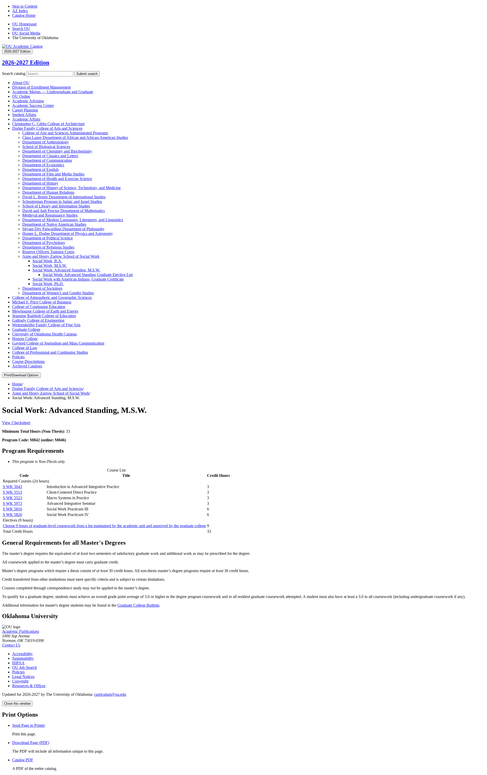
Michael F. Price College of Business (41, 302)
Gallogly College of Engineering (38, 320)
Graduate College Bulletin (138, 605)
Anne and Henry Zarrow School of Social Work (60, 256)
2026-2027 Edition (25, 62)
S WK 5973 (12, 503)
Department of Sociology (42, 288)
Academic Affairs (26, 119)
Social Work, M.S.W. (49, 265)
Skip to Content (24, 6)
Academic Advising (28, 101)
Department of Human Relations (48, 192)
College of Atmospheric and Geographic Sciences (52, 297)
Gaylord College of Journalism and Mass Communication (58, 343)
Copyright (20, 681)
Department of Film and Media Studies (53, 174)
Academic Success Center (33, 105)
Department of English (40, 169)
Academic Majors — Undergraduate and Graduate (52, 92)
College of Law (24, 348)
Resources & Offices (28, 686)
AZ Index (20, 11)
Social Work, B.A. (47, 261)
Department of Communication (47, 160)
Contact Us (11, 645)
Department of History (40, 183)
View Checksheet (16, 423)
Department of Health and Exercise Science (57, 178)
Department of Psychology (43, 242)
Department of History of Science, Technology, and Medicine (71, 188)
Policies (18, 357)
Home (17, 384)
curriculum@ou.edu (110, 694)
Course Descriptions (28, 361)
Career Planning (25, 110)
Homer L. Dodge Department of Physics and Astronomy (67, 233)
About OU (20, 82)
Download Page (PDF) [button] (30, 742)
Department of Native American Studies (54, 224)
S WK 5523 (12, 498)
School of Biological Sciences (46, 146)
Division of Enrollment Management (41, 87)
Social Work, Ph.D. (48, 284)
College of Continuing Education (38, 306)
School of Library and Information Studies (56, 206)
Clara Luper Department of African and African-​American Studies (75, 137)
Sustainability (23, 658)
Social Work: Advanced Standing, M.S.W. (66, 270)
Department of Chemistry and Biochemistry (57, 151)
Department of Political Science (47, 238)
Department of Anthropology (45, 142)
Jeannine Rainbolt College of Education (44, 316)
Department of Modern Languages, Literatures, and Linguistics (72, 220)
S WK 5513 (12, 492)
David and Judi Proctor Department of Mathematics (63, 210)
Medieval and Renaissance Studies (50, 215)
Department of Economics (43, 165)
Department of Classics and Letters (50, 156)
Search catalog (13, 73)
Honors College (25, 338)
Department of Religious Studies (48, 247)
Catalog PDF (22, 760)
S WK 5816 (12, 509)
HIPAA (18, 663)
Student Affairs (24, 114)
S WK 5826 (12, 514)
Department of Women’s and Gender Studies (58, 293)
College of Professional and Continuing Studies (50, 352)
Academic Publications (20, 631)
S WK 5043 (12, 487)
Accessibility (22, 654)
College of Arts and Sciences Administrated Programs (65, 133)
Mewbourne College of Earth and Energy (45, 311)
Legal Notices (23, 676)
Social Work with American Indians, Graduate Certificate (78, 279)
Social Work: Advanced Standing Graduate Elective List (88, 274)
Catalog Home (24, 15)
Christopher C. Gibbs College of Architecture (48, 124)
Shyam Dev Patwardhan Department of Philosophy (63, 229)
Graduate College (26, 329)
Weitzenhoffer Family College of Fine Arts (46, 325)
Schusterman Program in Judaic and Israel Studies (62, 201)
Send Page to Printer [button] (28, 725)
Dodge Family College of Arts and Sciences (47, 128)
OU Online (21, 96)
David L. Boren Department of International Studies (64, 197)
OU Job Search (24, 667)
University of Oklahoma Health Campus (44, 334)
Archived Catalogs (27, 366)
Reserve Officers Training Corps (48, 252)
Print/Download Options (21, 375)
